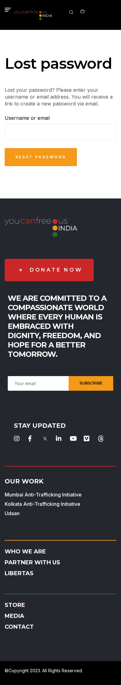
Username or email (27, 118)
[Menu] (8, 10)
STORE (15, 605)
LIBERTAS (19, 573)
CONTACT (19, 626)
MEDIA (14, 616)
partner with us (32, 562)
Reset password (41, 157)
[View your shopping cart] (82, 10)
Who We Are (25, 551)
